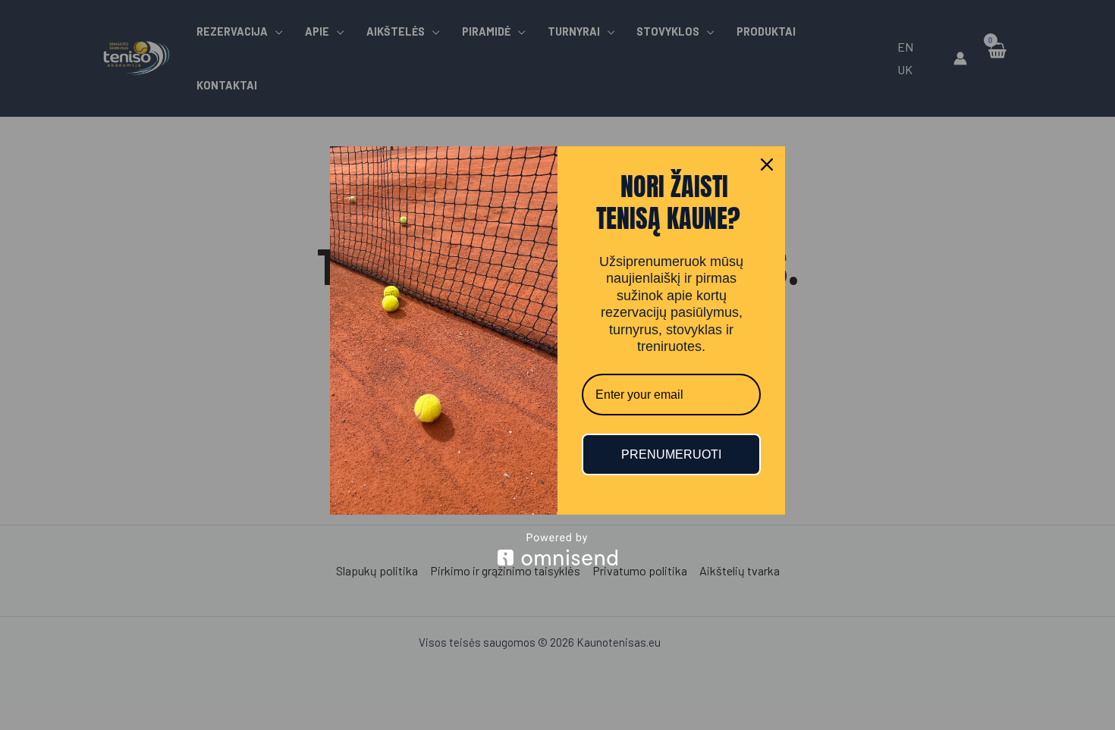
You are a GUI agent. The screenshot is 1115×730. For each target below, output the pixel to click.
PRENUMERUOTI (671, 454)
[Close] (767, 164)
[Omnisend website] (557, 549)
